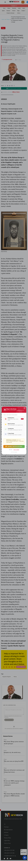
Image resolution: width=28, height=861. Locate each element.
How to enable (16, 449)
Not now (10, 449)
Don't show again (14, 452)
